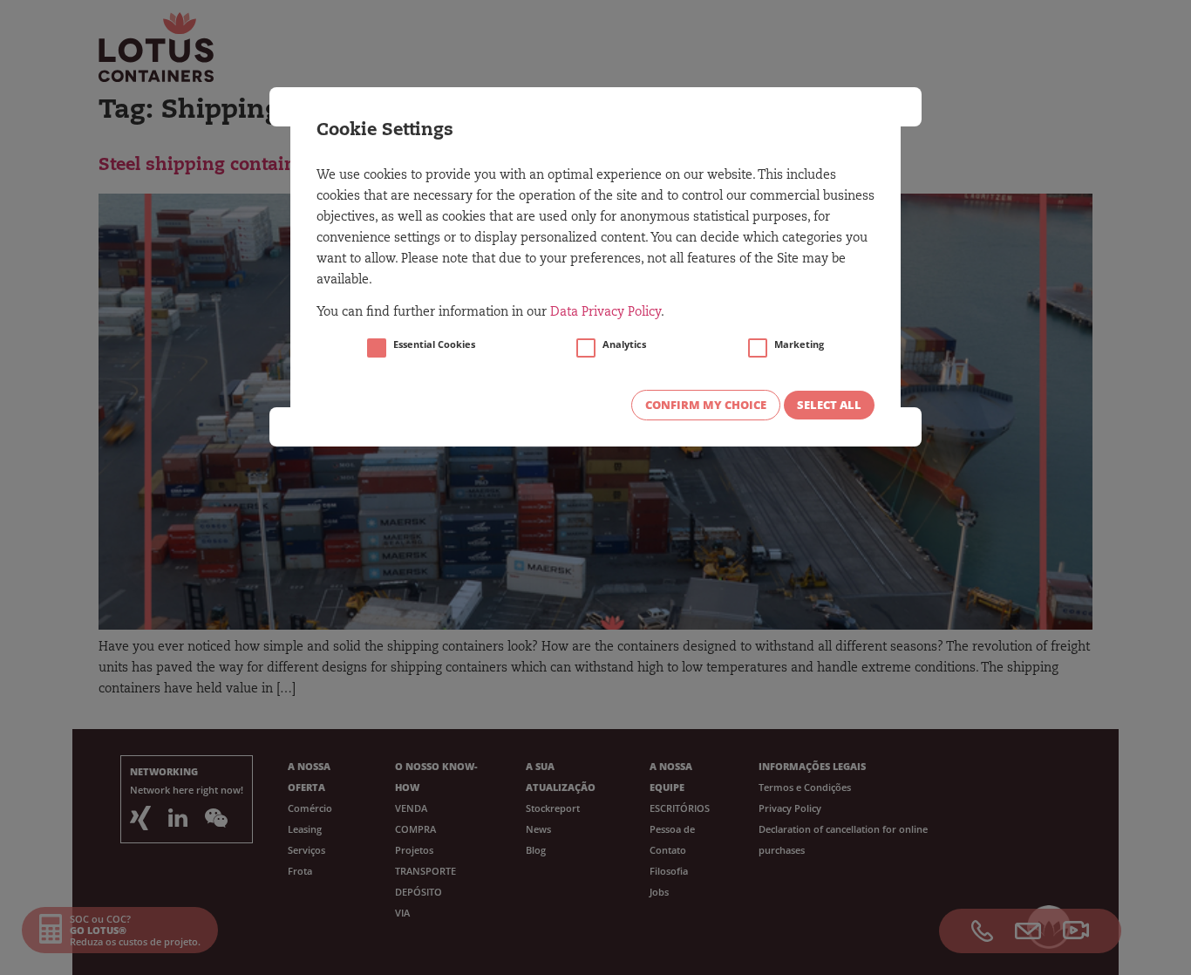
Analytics (624, 344)
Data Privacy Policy (605, 313)
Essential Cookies (434, 344)
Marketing (799, 344)
